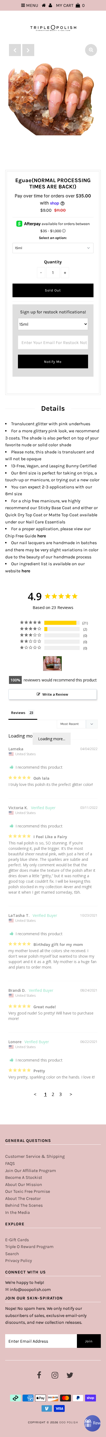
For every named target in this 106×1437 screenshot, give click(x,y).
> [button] (71, 1094)
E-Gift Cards (17, 1239)
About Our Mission (23, 1184)
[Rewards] (92, 1423)
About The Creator (23, 1198)
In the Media (17, 1212)
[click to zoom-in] (91, 50)
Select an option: (53, 238)
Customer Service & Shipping (35, 1156)
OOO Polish (68, 1422)
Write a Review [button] (55, 694)
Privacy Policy (18, 1260)
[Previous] (15, 50)
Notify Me (53, 362)
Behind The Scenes (24, 1205)
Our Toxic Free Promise (27, 1191)
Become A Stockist (23, 1177)
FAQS (10, 1163)
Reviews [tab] (18, 712)
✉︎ (7, 1289)
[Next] (28, 50)
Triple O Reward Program (29, 1246)
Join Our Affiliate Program (30, 1170)
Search (12, 1253)
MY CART (70, 5)
